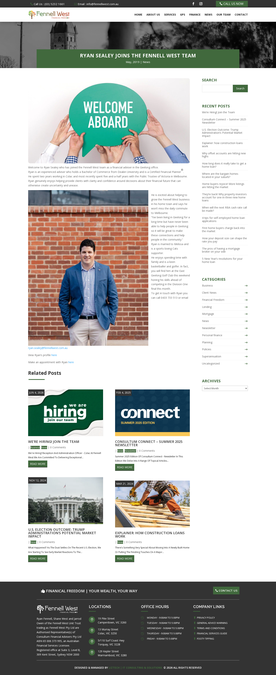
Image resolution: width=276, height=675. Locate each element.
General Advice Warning (212, 623)
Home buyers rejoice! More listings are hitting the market (223, 185)
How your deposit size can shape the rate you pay (224, 239)
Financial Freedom (213, 300)
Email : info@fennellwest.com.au (98, 4)
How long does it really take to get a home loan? (224, 165)
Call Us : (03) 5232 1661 (49, 4)
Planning (207, 342)
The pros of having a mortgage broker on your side (221, 250)
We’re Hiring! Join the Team (53, 441)
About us (153, 14)
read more (37, 464)
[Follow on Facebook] (193, 4)
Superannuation (211, 356)
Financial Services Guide (212, 633)
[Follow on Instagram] (201, 4)
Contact (241, 14)
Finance (195, 14)
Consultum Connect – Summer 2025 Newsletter (148, 443)
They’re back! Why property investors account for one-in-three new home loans (224, 197)
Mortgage (208, 314)
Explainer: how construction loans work (150, 534)
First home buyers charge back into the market (223, 229)
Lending (207, 307)
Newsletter (130, 450)
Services (170, 14)
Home (138, 14)
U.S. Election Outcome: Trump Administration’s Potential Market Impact (62, 532)
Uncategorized (211, 363)
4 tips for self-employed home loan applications (223, 219)
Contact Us (228, 590)
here (54, 355)
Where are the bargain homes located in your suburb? (220, 175)
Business (35, 447)
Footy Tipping (205, 638)
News (208, 14)
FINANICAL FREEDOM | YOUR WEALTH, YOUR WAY (91, 590)
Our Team (223, 14)
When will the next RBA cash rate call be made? (224, 209)
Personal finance (212, 335)
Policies (206, 349)
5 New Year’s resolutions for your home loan (222, 260)
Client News (209, 292)
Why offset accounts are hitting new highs (224, 155)
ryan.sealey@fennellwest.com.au (48, 348)
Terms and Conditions (211, 628)
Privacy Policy (206, 617)
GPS (182, 14)
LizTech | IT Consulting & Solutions (136, 667)
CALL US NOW (233, 4)
